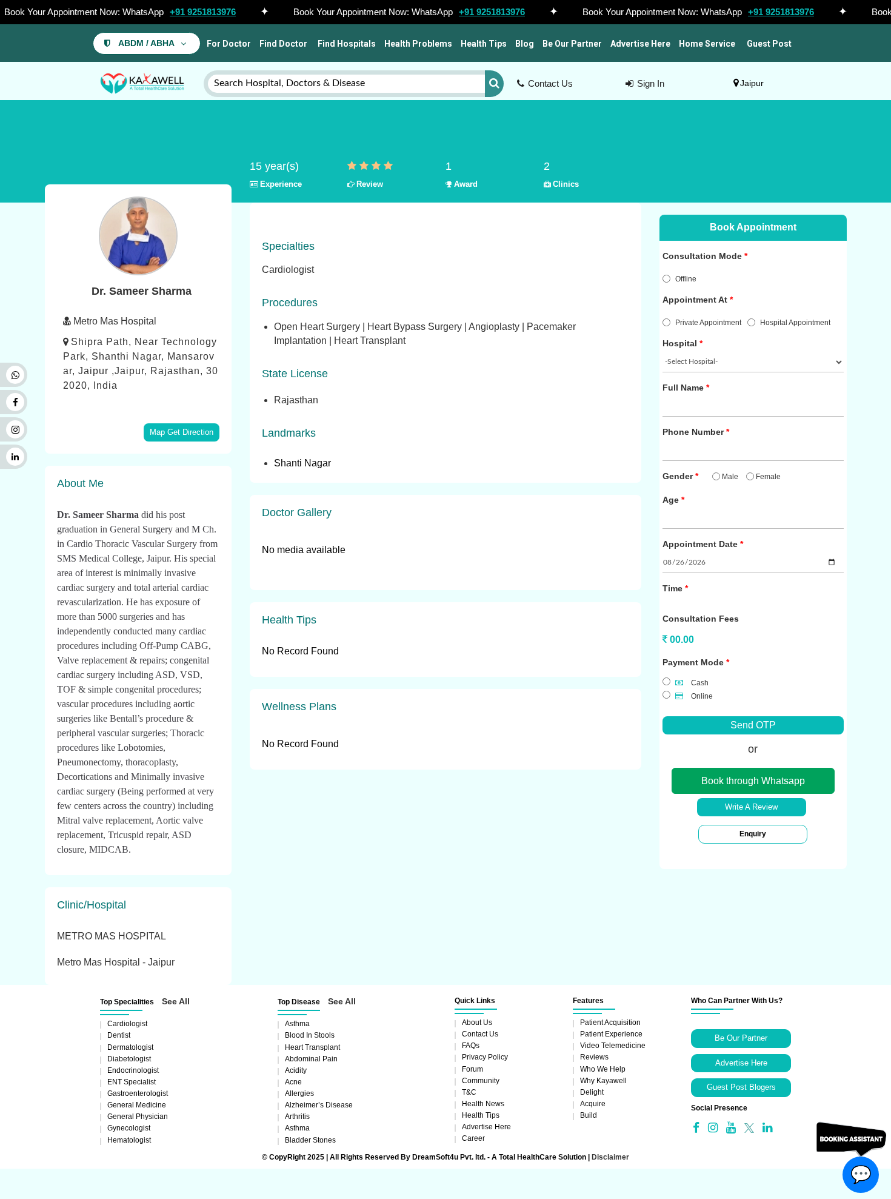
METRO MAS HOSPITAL (111, 936)
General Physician (137, 1116)
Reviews (594, 1057)
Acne (293, 1082)
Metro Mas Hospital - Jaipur (116, 962)
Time (672, 588)
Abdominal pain (311, 1059)
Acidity (296, 1070)
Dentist (118, 1035)
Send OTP (753, 725)
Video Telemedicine (613, 1045)
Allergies (299, 1093)
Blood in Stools (310, 1035)
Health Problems (418, 44)
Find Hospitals (346, 44)
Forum (472, 1069)
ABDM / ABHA (146, 43)
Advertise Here (640, 44)
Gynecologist (128, 1128)
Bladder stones (310, 1140)
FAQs (470, 1045)
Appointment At (694, 299)
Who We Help (603, 1069)
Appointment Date (700, 544)
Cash (699, 683)
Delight (592, 1092)
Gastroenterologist (137, 1093)
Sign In (650, 83)
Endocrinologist (133, 1070)
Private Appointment (708, 322)
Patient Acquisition (610, 1022)
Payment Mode (693, 662)
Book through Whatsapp (753, 781)
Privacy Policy (485, 1057)
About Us (477, 1022)
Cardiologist (127, 1023)
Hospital (679, 343)
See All (176, 1001)
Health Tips (484, 44)
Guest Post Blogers (741, 1087)
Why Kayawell (603, 1080)
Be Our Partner (572, 44)
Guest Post (769, 44)
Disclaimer (610, 1157)
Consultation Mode (702, 256)
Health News (483, 1104)
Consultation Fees (700, 618)
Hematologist (129, 1140)
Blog (524, 44)
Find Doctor (283, 44)
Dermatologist (130, 1047)
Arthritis (297, 1116)
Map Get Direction (181, 432)
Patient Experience (611, 1034)
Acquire (593, 1104)
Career (473, 1138)
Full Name (683, 387)
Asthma (297, 1023)
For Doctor (228, 44)
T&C (469, 1092)
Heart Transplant (312, 1047)
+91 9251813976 (203, 12)
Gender (677, 476)
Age (670, 500)
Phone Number (693, 432)
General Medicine (136, 1105)
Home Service (707, 44)
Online (701, 696)
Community (480, 1080)
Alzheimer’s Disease (319, 1105)
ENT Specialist (131, 1082)
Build (588, 1115)
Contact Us (550, 83)
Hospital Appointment (795, 322)
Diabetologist (129, 1059)
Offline (685, 279)
